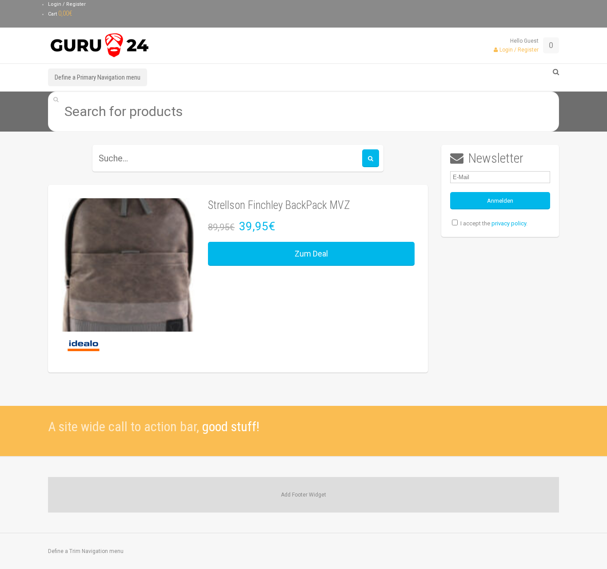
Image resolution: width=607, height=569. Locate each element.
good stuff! (231, 426)
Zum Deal (311, 253)
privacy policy (508, 223)
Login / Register (67, 4)
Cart (60, 14)
